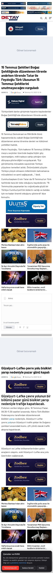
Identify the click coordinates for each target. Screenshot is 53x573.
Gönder (9, 327)
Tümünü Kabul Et (10, 568)
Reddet (41, 568)
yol (9, 422)
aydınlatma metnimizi (18, 563)
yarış (11, 418)
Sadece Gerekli (27, 568)
